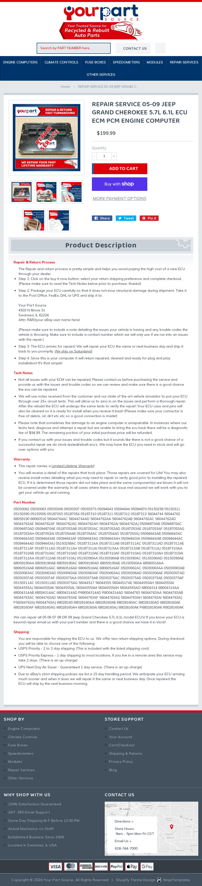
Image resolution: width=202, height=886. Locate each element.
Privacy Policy (121, 761)
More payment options (119, 198)
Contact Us (119, 728)
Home (65, 87)
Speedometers (126, 62)
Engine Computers (20, 62)
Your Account (120, 737)
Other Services (101, 74)
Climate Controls (61, 62)
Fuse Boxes (95, 62)
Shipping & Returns (125, 753)
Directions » (124, 821)
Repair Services (184, 62)
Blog (113, 770)
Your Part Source (58, 880)
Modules (155, 62)
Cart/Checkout (122, 745)
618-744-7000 (126, 848)
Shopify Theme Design (135, 880)
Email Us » (123, 841)
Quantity (99, 148)
